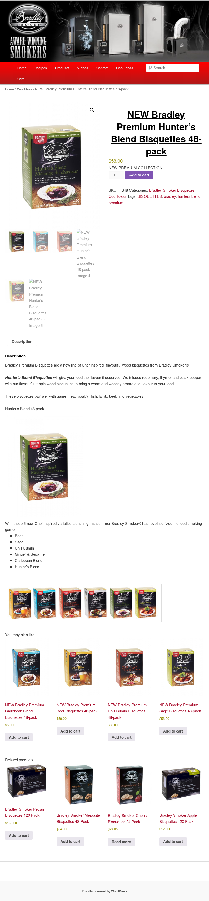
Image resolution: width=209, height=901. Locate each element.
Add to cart (139, 175)
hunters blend (189, 196)
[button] (92, 110)
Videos (82, 67)
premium (116, 202)
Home (22, 67)
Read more (121, 841)
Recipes (40, 67)
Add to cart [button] (19, 737)
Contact (102, 67)
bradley (170, 196)
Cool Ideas (124, 67)
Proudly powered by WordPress (104, 891)
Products (62, 67)
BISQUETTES (150, 196)
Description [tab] (22, 341)
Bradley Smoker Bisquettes (172, 190)
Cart (20, 78)
